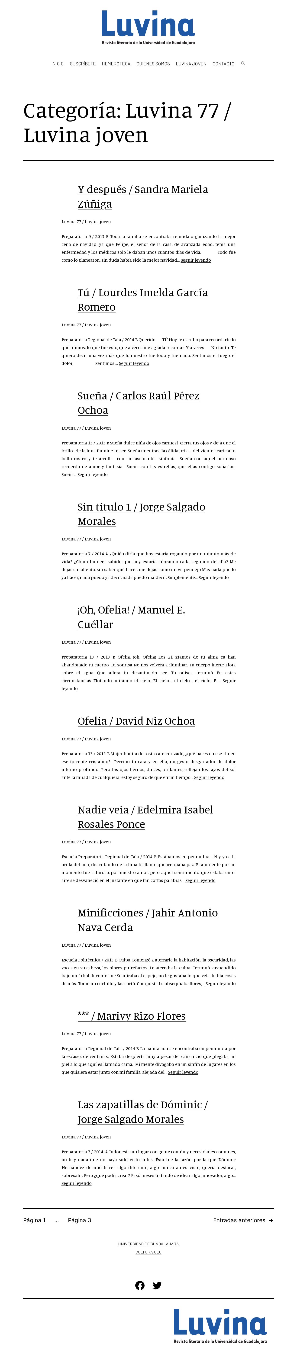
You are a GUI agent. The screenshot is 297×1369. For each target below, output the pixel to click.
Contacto (224, 63)
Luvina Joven (191, 63)
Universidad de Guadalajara (148, 1243)
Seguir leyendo (196, 260)
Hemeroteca (116, 63)
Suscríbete (83, 63)
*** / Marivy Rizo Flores (132, 1015)
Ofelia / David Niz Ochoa (136, 720)
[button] (243, 63)
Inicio (58, 63)
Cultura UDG (148, 1251)
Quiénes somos (153, 63)
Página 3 (79, 1220)
